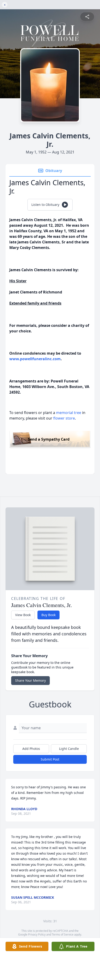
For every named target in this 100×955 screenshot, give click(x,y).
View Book (23, 615)
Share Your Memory (30, 680)
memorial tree (68, 412)
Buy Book (48, 615)
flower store (64, 418)
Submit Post (50, 759)
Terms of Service (62, 934)
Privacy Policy (37, 934)
